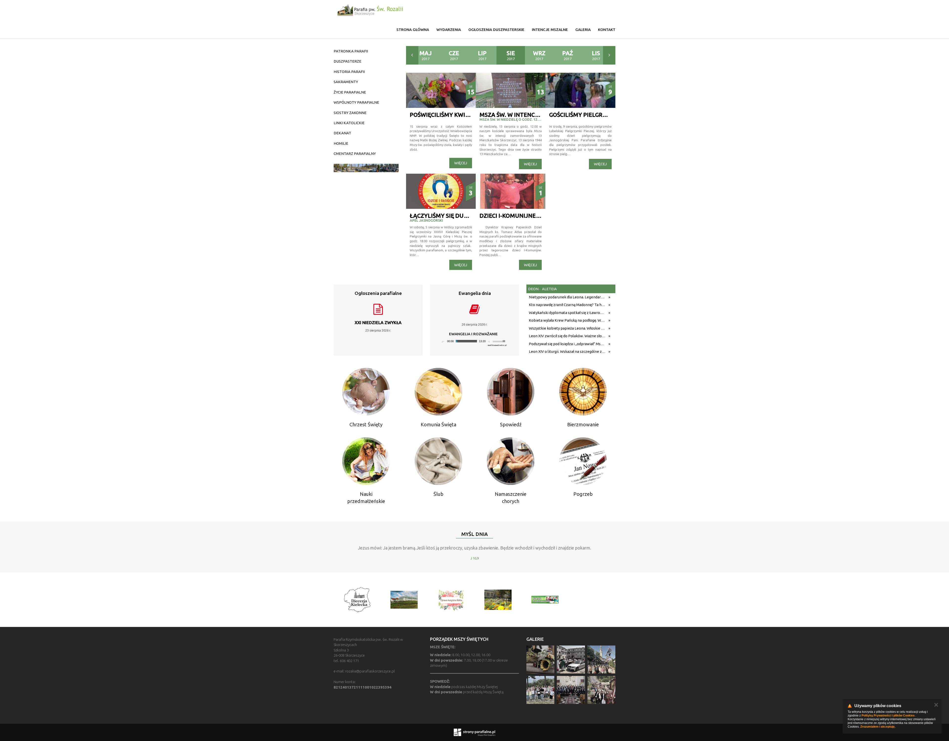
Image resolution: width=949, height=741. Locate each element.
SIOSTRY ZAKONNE (350, 113)
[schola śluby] (451, 599)
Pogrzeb (583, 494)
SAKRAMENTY (346, 82)
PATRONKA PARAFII (351, 51)
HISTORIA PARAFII (349, 72)
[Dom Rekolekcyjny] (404, 599)
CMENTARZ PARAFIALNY (355, 153)
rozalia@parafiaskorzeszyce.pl (370, 671)
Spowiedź (510, 424)
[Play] (443, 341)
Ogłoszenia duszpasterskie (496, 29)
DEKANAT (342, 133)
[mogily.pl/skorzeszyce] (366, 168)
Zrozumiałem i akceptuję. (877, 726)
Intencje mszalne (550, 29)
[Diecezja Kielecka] (357, 599)
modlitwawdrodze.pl (497, 345)
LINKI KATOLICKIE (349, 123)
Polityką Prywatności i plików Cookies (888, 715)
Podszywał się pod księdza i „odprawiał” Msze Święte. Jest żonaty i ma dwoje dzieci (567, 344)
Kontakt (606, 29)
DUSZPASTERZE (347, 61)
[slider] (500, 340)
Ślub (438, 494)
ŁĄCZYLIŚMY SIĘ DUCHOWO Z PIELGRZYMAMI (471, 216)
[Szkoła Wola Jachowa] (545, 599)
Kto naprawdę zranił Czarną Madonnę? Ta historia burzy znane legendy (567, 305)
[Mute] (490, 341)
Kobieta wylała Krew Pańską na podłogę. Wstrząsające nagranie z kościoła (567, 320)
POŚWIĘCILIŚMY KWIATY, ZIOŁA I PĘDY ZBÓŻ (470, 115)
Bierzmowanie (583, 424)
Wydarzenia (448, 29)
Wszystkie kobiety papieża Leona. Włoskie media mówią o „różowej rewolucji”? (567, 328)
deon (533, 289)
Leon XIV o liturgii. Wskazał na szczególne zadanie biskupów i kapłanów (567, 351)
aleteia (549, 289)
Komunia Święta (438, 424)
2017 (425, 55)
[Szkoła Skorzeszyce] (498, 599)
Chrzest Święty (366, 424)
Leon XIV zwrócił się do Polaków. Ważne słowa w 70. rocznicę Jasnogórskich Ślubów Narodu (567, 336)
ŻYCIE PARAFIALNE (350, 92)
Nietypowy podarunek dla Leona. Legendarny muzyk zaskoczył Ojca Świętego (567, 297)
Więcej (460, 163)
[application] (473, 341)
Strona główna (412, 29)
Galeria (583, 29)
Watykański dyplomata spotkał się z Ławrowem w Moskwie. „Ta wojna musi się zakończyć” (567, 313)
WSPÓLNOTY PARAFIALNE (356, 102)
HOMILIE (341, 143)
